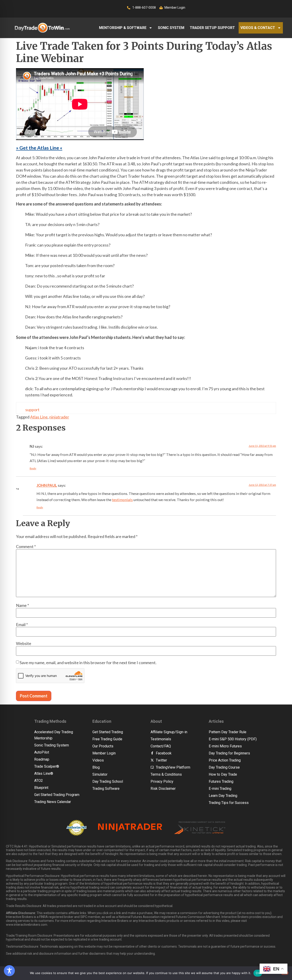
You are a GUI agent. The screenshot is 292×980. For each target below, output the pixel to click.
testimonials (122, 499)
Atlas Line (39, 416)
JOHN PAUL (46, 485)
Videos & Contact (257, 28)
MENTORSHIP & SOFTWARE (122, 28)
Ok (258, 973)
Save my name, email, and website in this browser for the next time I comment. (88, 662)
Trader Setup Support (212, 28)
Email (22, 624)
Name (22, 605)
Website (23, 643)
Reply (33, 468)
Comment (26, 546)
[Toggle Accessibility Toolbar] (9, 971)
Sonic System (171, 28)
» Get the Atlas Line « (39, 148)
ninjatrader (59, 416)
